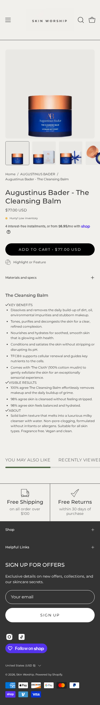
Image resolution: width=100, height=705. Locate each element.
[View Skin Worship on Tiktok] (22, 637)
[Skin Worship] (50, 20)
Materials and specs (21, 278)
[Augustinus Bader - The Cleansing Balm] (17, 153)
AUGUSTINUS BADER (37, 174)
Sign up (50, 615)
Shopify (57, 674)
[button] (80, 20)
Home (10, 174)
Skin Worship (25, 674)
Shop (9, 530)
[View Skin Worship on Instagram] (9, 637)
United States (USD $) (20, 665)
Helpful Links (17, 547)
